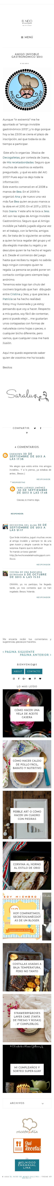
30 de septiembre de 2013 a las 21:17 (28, 528)
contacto (33, 671)
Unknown (16, 454)
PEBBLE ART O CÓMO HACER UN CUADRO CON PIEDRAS (27, 815)
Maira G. (27, 1178)
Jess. (47, 211)
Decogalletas (11, 157)
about (18, 671)
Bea (18, 191)
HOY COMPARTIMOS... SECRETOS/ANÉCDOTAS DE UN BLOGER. (27, 917)
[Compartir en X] (35, 428)
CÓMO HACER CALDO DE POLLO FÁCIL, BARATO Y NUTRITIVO (27, 765)
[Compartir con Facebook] (40, 428)
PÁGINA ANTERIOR (35, 655)
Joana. (13, 211)
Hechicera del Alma (23, 525)
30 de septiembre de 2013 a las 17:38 (28, 457)
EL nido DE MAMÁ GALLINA (24, 1176)
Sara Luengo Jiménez (31, 488)
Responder (44, 479)
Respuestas (18, 482)
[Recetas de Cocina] (27, 1134)
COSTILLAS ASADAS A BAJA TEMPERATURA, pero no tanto (27, 968)
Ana (17, 196)
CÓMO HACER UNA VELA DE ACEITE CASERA (27, 714)
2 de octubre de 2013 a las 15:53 (28, 576)
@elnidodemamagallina (27, 1165)
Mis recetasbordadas (20, 162)
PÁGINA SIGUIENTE (19, 652)
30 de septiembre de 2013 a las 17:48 (32, 491)
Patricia (8, 299)
